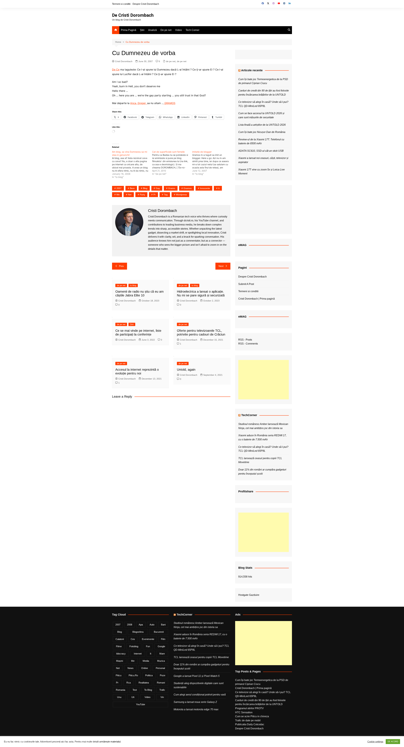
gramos (188, 188)
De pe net (165, 30)
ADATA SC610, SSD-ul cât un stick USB (261, 150)
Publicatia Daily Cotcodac (249, 724)
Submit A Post (246, 284)
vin (162, 697)
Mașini (119, 660)
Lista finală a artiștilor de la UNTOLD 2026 (262, 124)
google (161, 646)
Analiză (152, 30)
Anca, (134, 103)
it (219, 188)
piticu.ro (133, 675)
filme (119, 646)
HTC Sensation (243, 712)
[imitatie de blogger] (212, 162)
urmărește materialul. (110, 741)
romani (161, 682)
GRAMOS (169, 103)
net (129, 194)
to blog (133, 285)
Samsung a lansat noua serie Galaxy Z (195, 702)
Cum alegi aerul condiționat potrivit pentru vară (200, 694)
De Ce (115, 69)
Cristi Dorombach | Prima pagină (256, 298)
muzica (161, 660)
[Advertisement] (263, 379)
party (142, 194)
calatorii (120, 639)
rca (128, 682)
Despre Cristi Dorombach (146, 4)
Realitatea (144, 682)
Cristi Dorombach (123, 61)
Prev (121, 266)
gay (158, 188)
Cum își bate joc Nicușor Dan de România (261, 132)
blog (145, 188)
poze (162, 675)
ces (133, 639)
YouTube (140, 704)
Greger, (142, 103)
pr (154, 194)
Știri (142, 30)
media (146, 660)
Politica (149, 675)
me (118, 194)
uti (132, 697)
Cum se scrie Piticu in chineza (252, 716)
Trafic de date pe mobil (248, 720)
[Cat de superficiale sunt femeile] (172, 162)
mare (162, 653)
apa (141, 624)
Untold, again (186, 369)
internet (138, 653)
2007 (119, 188)
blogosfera (137, 631)
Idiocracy (121, 653)
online (144, 668)
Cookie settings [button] (375, 741)
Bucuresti (159, 631)
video (147, 697)
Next (221, 266)
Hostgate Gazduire (248, 595)
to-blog (148, 690)
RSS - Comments (248, 343)
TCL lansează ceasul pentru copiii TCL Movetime (201, 657)
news (131, 668)
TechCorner (249, 415)
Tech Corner (192, 30)
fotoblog (133, 646)
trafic (162, 690)
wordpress (181, 194)
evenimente (148, 639)
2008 (129, 624)
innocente (205, 188)
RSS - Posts (245, 339)
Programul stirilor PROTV (249, 708)
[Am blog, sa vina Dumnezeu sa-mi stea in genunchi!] (132, 164)
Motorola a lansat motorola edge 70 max (196, 709)
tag (166, 194)
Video (178, 30)
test (135, 690)
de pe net (170, 61)
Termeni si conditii (121, 4)
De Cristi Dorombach (133, 15)
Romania (120, 690)
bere (132, 188)
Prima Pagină (128, 30)
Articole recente (252, 70)
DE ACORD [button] (393, 741)
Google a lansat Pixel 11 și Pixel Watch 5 (197, 676)
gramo (171, 188)
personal (160, 668)
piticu (118, 675)
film (163, 639)
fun (148, 646)
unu (119, 697)
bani (163, 624)
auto (152, 624)
